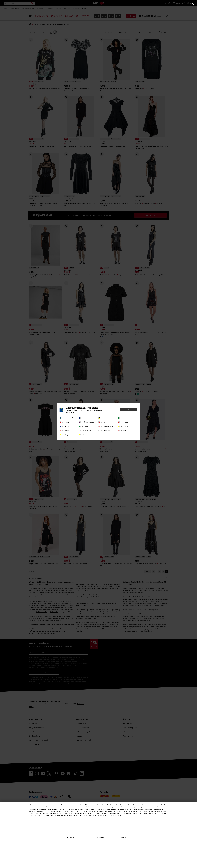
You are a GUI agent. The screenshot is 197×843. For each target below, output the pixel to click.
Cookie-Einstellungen (51, 815)
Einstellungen (126, 838)
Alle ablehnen (98, 838)
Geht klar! (70, 838)
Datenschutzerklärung (114, 815)
